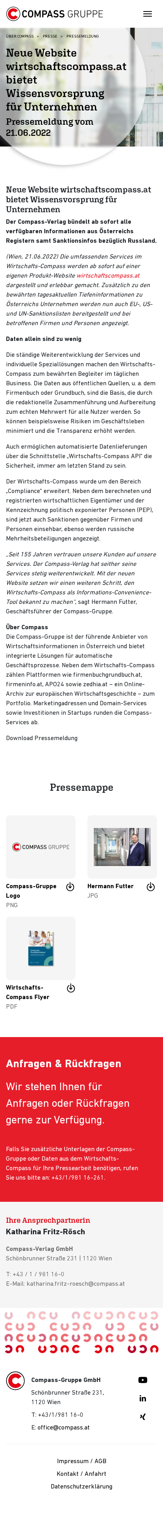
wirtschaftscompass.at (107, 276)
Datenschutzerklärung (81, 1487)
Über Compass (20, 36)
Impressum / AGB (81, 1461)
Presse (50, 36)
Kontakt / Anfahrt (81, 1474)
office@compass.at (64, 1428)
